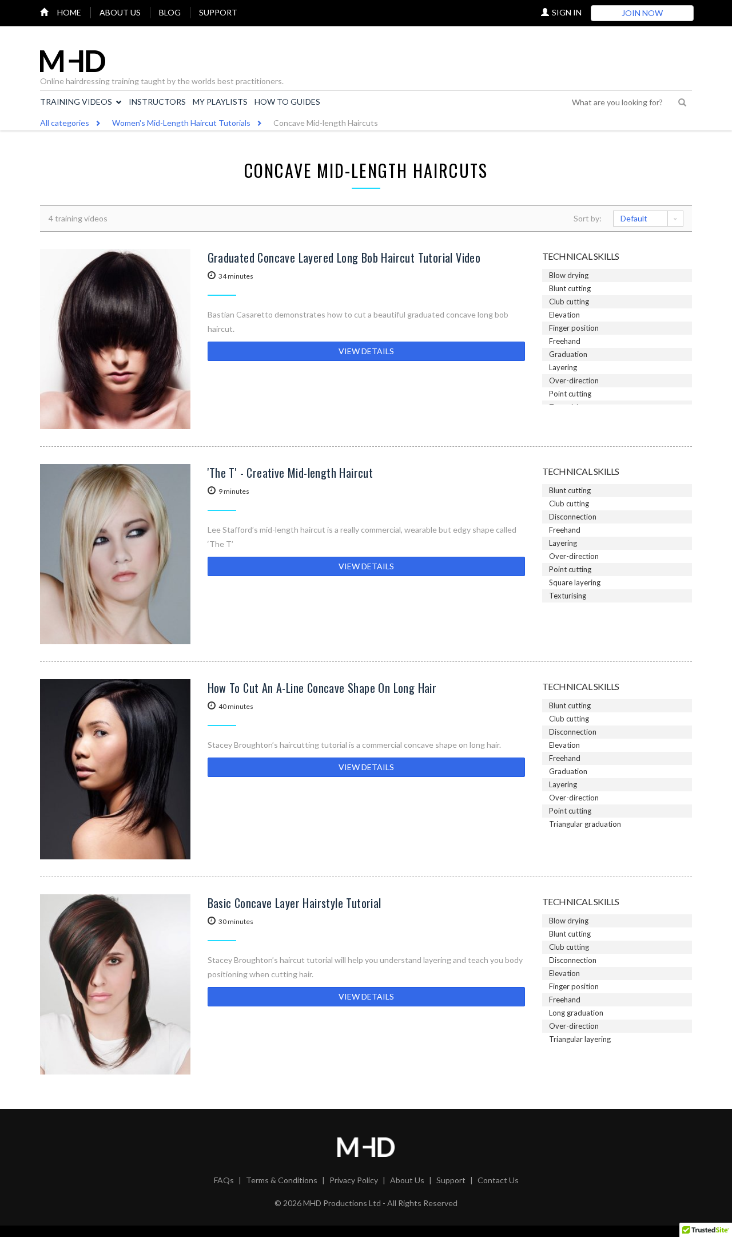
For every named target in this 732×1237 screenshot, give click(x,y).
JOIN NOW (642, 13)
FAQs (224, 1180)
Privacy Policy (353, 1180)
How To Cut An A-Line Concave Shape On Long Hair (322, 687)
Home (69, 12)
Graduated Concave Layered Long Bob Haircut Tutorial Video (344, 257)
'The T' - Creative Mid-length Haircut (290, 472)
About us (120, 12)
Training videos (76, 101)
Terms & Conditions (281, 1180)
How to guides (287, 101)
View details (366, 351)
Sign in (567, 12)
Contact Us (498, 1180)
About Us (407, 1180)
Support (218, 12)
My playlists (220, 101)
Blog (170, 12)
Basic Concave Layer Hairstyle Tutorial (294, 902)
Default (633, 218)
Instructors (157, 101)
